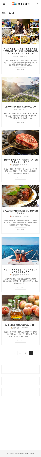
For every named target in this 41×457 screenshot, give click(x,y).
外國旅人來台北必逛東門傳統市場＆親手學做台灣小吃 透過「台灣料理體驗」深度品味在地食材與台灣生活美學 (20, 51)
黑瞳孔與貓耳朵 (16, 165)
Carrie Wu (15, 56)
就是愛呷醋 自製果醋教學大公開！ (20, 325)
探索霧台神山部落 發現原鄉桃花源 (20, 107)
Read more (20, 69)
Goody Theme (29, 453)
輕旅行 (16, 109)
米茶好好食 (16, 328)
